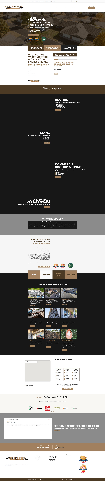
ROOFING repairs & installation (36, 47)
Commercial (58, 7)
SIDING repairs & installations (52, 47)
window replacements (69, 47)
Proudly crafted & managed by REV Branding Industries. (69, 479)
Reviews (66, 7)
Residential (52, 7)
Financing (62, 7)
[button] (71, 1)
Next (56, 73)
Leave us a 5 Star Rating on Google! (61, 447)
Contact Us (75, 7)
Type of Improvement (57, 69)
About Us (70, 7)
